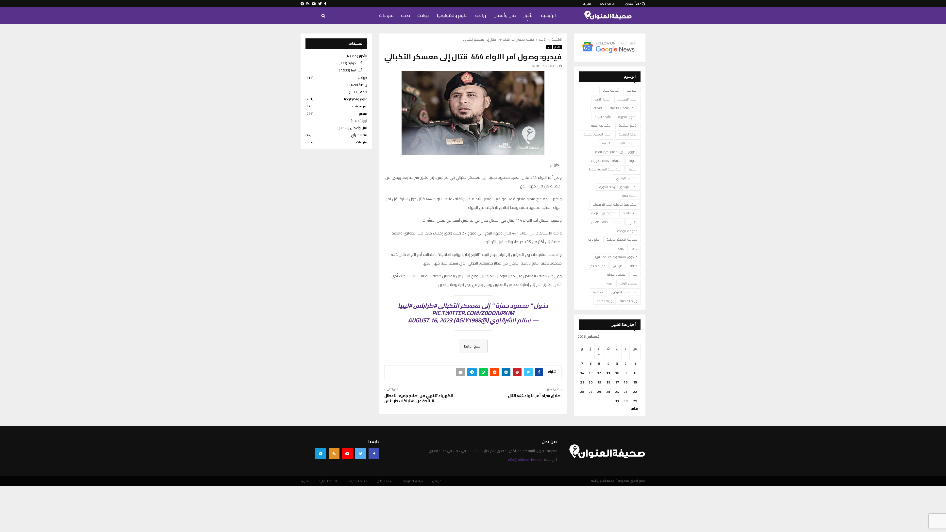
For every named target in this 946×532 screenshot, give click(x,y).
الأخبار (528, 15)
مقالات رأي (359, 135)
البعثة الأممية (628, 134)
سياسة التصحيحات (357, 481)
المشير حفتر (629, 196)
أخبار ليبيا (631, 90)
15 (635, 382)
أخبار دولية (355, 63)
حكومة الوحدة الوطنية (622, 239)
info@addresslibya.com (525, 459)
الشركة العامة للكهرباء (606, 161)
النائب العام (630, 213)
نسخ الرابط (472, 346)
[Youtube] (347, 453)
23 (625, 391)
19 (599, 382)
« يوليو (636, 408)
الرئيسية (548, 15)
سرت (621, 248)
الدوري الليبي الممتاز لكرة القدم (616, 152)
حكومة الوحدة (627, 231)
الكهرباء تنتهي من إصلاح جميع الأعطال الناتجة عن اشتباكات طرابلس (418, 398)
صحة (405, 15)
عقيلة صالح (597, 266)
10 (617, 373)
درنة (634, 248)
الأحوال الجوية (627, 117)
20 (590, 382)
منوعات (386, 15)
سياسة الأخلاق (385, 481)
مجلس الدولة (616, 274)
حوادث (423, 15)
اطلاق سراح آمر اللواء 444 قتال (535, 395)
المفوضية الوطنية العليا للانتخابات (614, 204)
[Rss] (334, 453)
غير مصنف (359, 106)
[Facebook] (374, 453)
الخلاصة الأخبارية (328, 481)
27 (590, 391)
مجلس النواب (628, 283)
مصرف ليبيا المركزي (624, 292)
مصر (609, 283)
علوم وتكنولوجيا (452, 15)
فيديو (363, 113)
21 (582, 382)
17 (617, 382)
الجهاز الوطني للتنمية (597, 134)
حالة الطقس (599, 222)
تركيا (618, 222)
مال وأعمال (504, 15)
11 (608, 373)
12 (599, 373)
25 (608, 391)
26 (599, 391)
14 (582, 373)
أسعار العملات (627, 99)
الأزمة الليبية (602, 117)
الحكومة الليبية (627, 143)
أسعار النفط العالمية (623, 108)
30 (625, 401)
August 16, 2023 (430, 320)
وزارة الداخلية (628, 301)
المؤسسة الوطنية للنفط (605, 169)
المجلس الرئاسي (626, 178)
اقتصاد (598, 108)
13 (590, 373)
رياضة (480, 15)
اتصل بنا (587, 3)
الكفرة (633, 169)
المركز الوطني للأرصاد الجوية (618, 187)
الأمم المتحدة (628, 125)
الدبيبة (606, 143)
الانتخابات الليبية (601, 125)
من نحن (436, 481)
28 (582, 391)
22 (635, 391)
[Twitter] (360, 453)
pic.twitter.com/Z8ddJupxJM (473, 312)
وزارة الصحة (604, 301)
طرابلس (618, 266)
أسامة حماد (611, 90)
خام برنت (593, 239)
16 (625, 382)
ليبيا (549, 47)
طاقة (633, 266)
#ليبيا (405, 305)
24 (617, 391)
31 (617, 401)
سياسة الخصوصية (413, 481)
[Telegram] (320, 453)
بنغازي (633, 222)
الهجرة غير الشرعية (603, 213)
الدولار (633, 161)
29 (635, 401)
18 (608, 382)
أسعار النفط (602, 99)
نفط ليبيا (598, 292)
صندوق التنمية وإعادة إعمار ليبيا (616, 257)
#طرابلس (425, 305)
